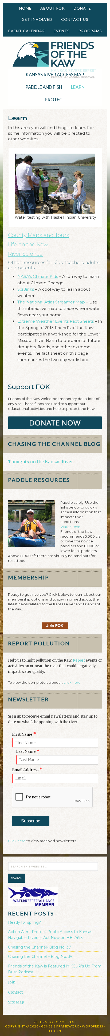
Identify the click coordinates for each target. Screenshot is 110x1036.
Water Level (70, 527)
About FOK (50, 8)
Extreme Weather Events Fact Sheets (55, 321)
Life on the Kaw (28, 244)
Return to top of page (55, 1022)
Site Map (16, 1002)
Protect (53, 99)
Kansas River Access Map (55, 74)
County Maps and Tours (38, 235)
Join (11, 982)
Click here (17, 841)
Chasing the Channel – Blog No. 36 (40, 956)
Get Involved (35, 19)
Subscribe (30, 821)
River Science (25, 254)
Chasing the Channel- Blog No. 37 (39, 947)
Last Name (28, 751)
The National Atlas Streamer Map (51, 302)
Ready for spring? (24, 922)
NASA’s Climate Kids (37, 276)
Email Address (27, 769)
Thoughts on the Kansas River (40, 461)
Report (79, 660)
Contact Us (74, 19)
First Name (24, 734)
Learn (76, 87)
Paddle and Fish (41, 87)
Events (60, 31)
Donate (80, 8)
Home (25, 8)
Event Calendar (26, 31)
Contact (15, 992)
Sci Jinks (25, 289)
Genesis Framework (60, 1026)
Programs (88, 31)
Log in (55, 1031)
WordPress (92, 1026)
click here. (72, 682)
